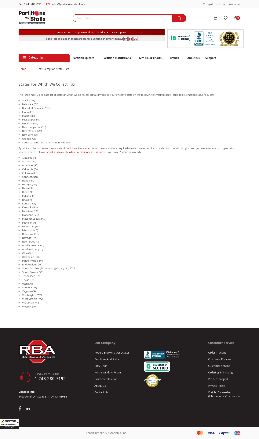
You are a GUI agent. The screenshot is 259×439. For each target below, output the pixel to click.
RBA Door (100, 366)
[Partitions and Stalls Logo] (44, 18)
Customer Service (219, 366)
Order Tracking (217, 352)
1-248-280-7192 (32, 4)
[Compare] (215, 18)
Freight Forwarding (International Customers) (224, 394)
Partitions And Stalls (106, 359)
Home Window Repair (107, 372)
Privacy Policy (216, 385)
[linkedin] (27, 409)
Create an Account (229, 4)
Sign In (210, 4)
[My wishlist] (225, 18)
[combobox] (122, 18)
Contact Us (101, 392)
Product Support (218, 379)
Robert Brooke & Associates (112, 352)
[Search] (179, 18)
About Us (100, 385)
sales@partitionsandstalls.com (69, 4)
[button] (9, 424)
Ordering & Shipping (220, 372)
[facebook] (21, 409)
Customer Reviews (105, 379)
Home (22, 69)
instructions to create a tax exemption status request (74, 152)
